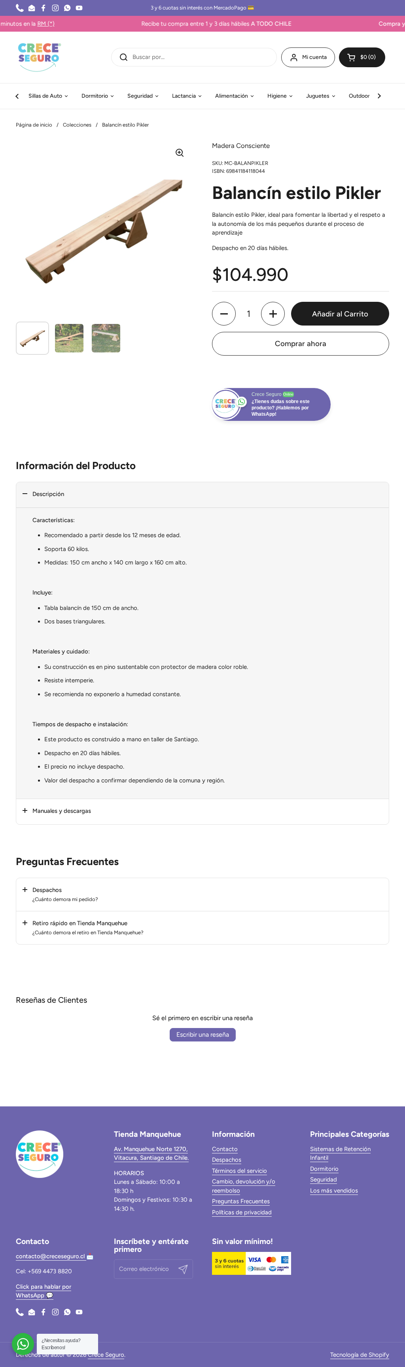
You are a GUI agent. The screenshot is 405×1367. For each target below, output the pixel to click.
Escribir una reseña (202, 1034)
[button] (362, 57)
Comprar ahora (300, 343)
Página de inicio (34, 125)
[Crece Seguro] (39, 57)
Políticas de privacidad (242, 1212)
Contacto (225, 1149)
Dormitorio (324, 1168)
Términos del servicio (239, 1170)
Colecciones (77, 125)
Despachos (226, 1159)
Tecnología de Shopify (359, 1354)
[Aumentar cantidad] (273, 314)
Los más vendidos (334, 1190)
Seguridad (323, 1179)
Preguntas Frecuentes (241, 1201)
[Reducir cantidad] (224, 314)
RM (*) (16, 23)
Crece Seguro (106, 1354)
